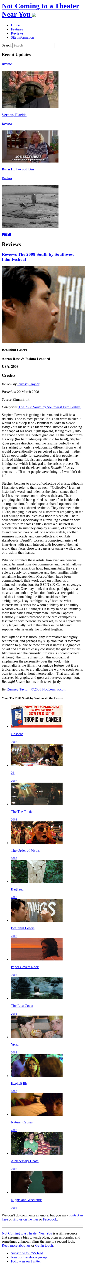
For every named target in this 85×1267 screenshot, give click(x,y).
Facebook (50, 1219)
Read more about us (16, 1245)
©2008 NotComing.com (48, 689)
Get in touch (44, 1245)
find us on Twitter (25, 1219)
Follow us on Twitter (26, 1261)
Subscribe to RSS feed (27, 1253)
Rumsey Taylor (28, 384)
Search (7, 45)
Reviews (7, 63)
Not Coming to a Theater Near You (27, 1233)
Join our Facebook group (29, 1257)
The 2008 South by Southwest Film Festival (49, 407)
